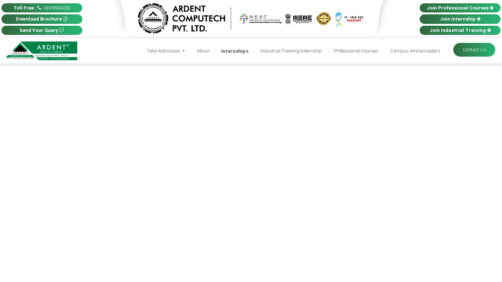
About (203, 51)
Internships (234, 51)
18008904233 (42, 8)
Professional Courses (356, 51)
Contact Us (474, 50)
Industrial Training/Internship (291, 51)
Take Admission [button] (164, 51)
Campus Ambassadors (415, 51)
